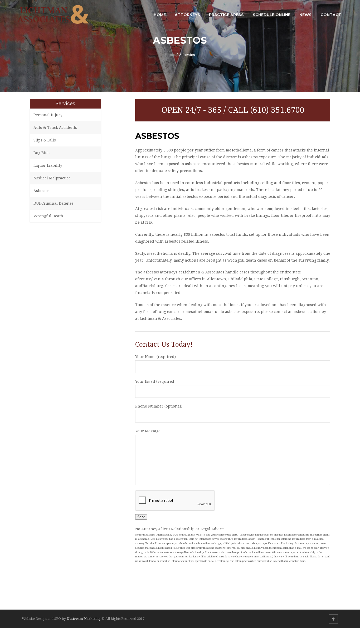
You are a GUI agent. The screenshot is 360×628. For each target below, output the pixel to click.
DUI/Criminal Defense (53, 203)
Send (141, 517)
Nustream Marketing (84, 619)
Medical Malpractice (52, 178)
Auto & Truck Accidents (55, 127)
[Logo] (53, 14)
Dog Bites (41, 153)
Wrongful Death (48, 216)
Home (170, 55)
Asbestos (41, 191)
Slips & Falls (44, 140)
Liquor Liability (47, 165)
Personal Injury (47, 115)
